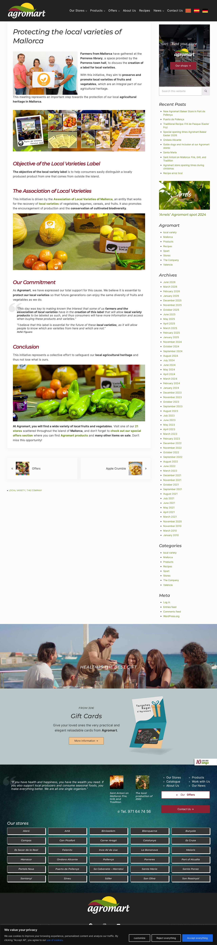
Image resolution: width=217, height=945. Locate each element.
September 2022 (172, 456)
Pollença (108, 859)
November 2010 (172, 526)
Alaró (26, 830)
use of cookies (55, 940)
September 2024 (172, 351)
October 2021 (171, 484)
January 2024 (171, 387)
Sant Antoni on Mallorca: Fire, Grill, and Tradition (119, 798)
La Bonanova (149, 849)
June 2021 (169, 502)
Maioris (190, 849)
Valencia (168, 264)
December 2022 (172, 443)
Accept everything (197, 938)
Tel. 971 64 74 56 (136, 811)
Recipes (167, 246)
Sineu (67, 878)
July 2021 (168, 498)
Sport (166, 250)
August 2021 (170, 493)
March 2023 (170, 433)
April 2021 (169, 512)
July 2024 (169, 360)
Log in (166, 602)
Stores (166, 255)
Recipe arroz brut (173, 173)
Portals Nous (26, 868)
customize (139, 938)
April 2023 (169, 429)
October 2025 (171, 309)
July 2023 (169, 415)
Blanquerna (149, 830)
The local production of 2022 (144, 796)
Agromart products (74, 435)
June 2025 (169, 314)
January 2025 (171, 337)
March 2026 (170, 286)
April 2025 (169, 323)
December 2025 (172, 300)
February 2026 (171, 291)
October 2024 (171, 346)
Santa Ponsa (191, 868)
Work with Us (201, 781)
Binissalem (108, 830)
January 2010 (171, 535)
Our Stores (173, 777)
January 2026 (171, 295)
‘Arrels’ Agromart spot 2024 (182, 214)
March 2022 (170, 470)
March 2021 (170, 516)
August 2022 (170, 461)
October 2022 (171, 452)
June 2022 (169, 466)
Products (168, 241)
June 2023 (169, 420)
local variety (17, 490)
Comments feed (172, 611)
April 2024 (169, 374)
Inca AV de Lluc (108, 849)
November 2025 (172, 305)
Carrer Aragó (108, 840)
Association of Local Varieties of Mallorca (83, 199)
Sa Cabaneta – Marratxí (108, 868)
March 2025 (170, 328)
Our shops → (183, 65)
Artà (67, 830)
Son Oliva (149, 878)
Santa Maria (170, 152)
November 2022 (172, 447)
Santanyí (26, 878)
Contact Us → (185, 809)
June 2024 (169, 364)
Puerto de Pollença (173, 119)
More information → (86, 740)
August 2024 (170, 355)
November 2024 (172, 341)
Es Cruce (190, 840)
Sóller (108, 878)
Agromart (109, 730)
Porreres (149, 859)
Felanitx (67, 849)
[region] (108, 935)
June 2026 (169, 282)
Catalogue (173, 781)
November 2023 (172, 397)
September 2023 (172, 406)
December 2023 (172, 392)
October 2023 (171, 401)
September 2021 (172, 489)
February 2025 (171, 332)
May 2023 (169, 424)
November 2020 (172, 521)
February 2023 (171, 438)
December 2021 (172, 475)
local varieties (49, 203)
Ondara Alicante (172, 139)
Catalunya (149, 840)
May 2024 (169, 369)
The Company (34, 490)
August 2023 (170, 410)
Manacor (26, 859)
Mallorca (168, 236)
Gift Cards (86, 716)
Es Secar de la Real (26, 849)
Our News (198, 785)
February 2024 (171, 383)
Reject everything (166, 938)
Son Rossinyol (190, 878)
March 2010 (170, 530)
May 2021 (169, 507)
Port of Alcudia (191, 859)
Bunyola (190, 830)
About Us (172, 785)
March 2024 (170, 378)
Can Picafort (67, 840)
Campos (26, 840)
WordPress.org (171, 616)
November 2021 (172, 480)
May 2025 (169, 318)
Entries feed (169, 606)
